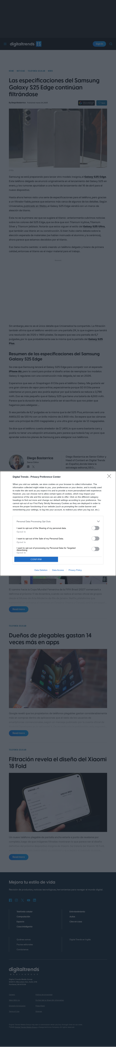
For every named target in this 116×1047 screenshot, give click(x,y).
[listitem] (58, 521)
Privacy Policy (75, 570)
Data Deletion (40, 570)
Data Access (58, 570)
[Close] (110, 477)
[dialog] (58, 523)
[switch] (95, 528)
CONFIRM (36, 559)
